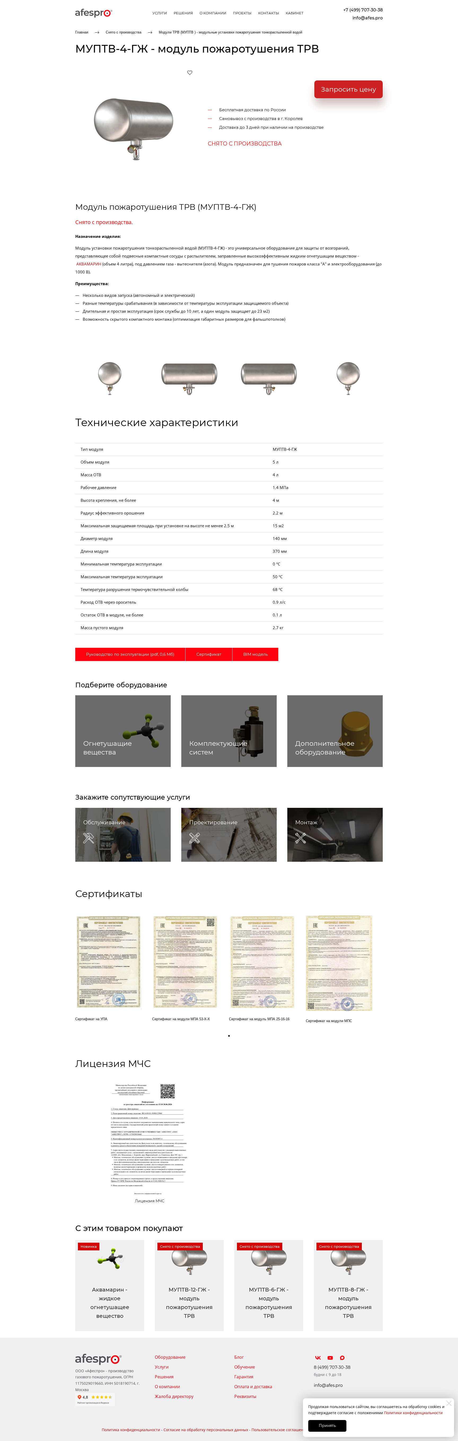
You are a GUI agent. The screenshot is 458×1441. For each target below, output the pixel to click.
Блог (239, 1357)
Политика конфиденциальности (131, 1429)
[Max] (342, 1358)
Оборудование (170, 1357)
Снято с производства (123, 32)
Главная (81, 32)
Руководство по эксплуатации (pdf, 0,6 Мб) (130, 654)
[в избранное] (190, 72)
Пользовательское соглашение (280, 1429)
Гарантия (243, 1377)
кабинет (294, 13)
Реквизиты (245, 1396)
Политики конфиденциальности (413, 1412)
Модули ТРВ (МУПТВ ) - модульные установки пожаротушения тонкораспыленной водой (230, 32)
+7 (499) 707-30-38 (363, 9)
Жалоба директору (174, 1396)
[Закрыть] (449, 1403)
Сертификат (208, 654)
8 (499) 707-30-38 (332, 1367)
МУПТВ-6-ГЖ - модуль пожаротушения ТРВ (268, 1302)
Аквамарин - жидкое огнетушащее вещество (109, 1302)
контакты (268, 13)
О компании (167, 1386)
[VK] (318, 1358)
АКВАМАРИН (88, 264)
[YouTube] (330, 1358)
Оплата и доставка (253, 1386)
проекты (242, 13)
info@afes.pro (368, 17)
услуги (159, 13)
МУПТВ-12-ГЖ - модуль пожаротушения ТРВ (189, 1302)
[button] (229, 1036)
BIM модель (255, 654)
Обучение (244, 1367)
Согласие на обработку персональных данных (206, 1429)
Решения (164, 1377)
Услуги (162, 1367)
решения (183, 13)
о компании (213, 13)
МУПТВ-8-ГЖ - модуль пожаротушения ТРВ (348, 1302)
